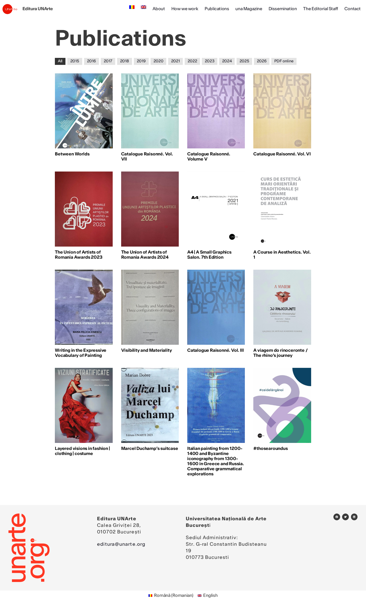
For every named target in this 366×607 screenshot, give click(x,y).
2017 (108, 61)
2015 (74, 61)
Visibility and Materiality (146, 350)
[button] (336, 517)
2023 (209, 61)
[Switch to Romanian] (132, 7)
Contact (352, 9)
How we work (184, 9)
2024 (227, 61)
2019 (141, 61)
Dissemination (283, 9)
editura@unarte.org (121, 544)
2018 (124, 61)
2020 (158, 61)
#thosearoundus (270, 449)
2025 (244, 61)
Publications (217, 9)
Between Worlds (72, 154)
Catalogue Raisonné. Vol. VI (282, 154)
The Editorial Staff (320, 9)
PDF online (284, 61)
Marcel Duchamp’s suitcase (149, 449)
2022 (192, 61)
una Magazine (248, 9)
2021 (175, 61)
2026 (261, 61)
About (158, 9)
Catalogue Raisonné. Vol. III (215, 350)
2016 (91, 61)
